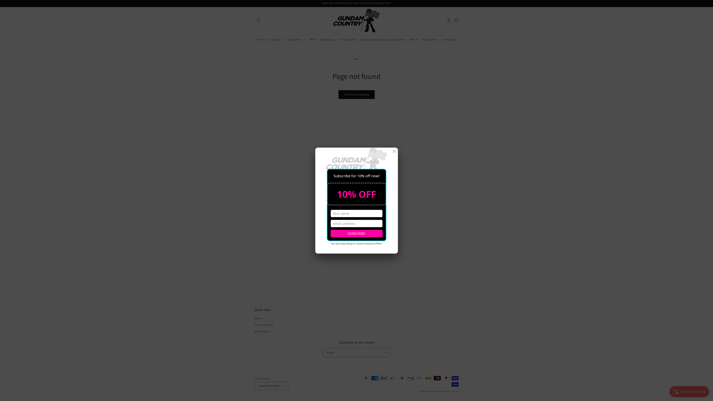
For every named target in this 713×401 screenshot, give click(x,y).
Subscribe (356, 234)
